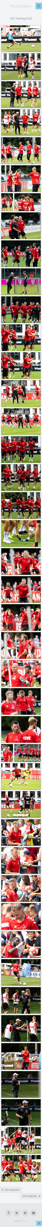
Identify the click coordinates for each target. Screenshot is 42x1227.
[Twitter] (17, 1213)
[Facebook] (8, 1213)
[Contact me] (33, 1213)
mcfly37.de (24, 1221)
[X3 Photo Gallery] (25, 1213)
